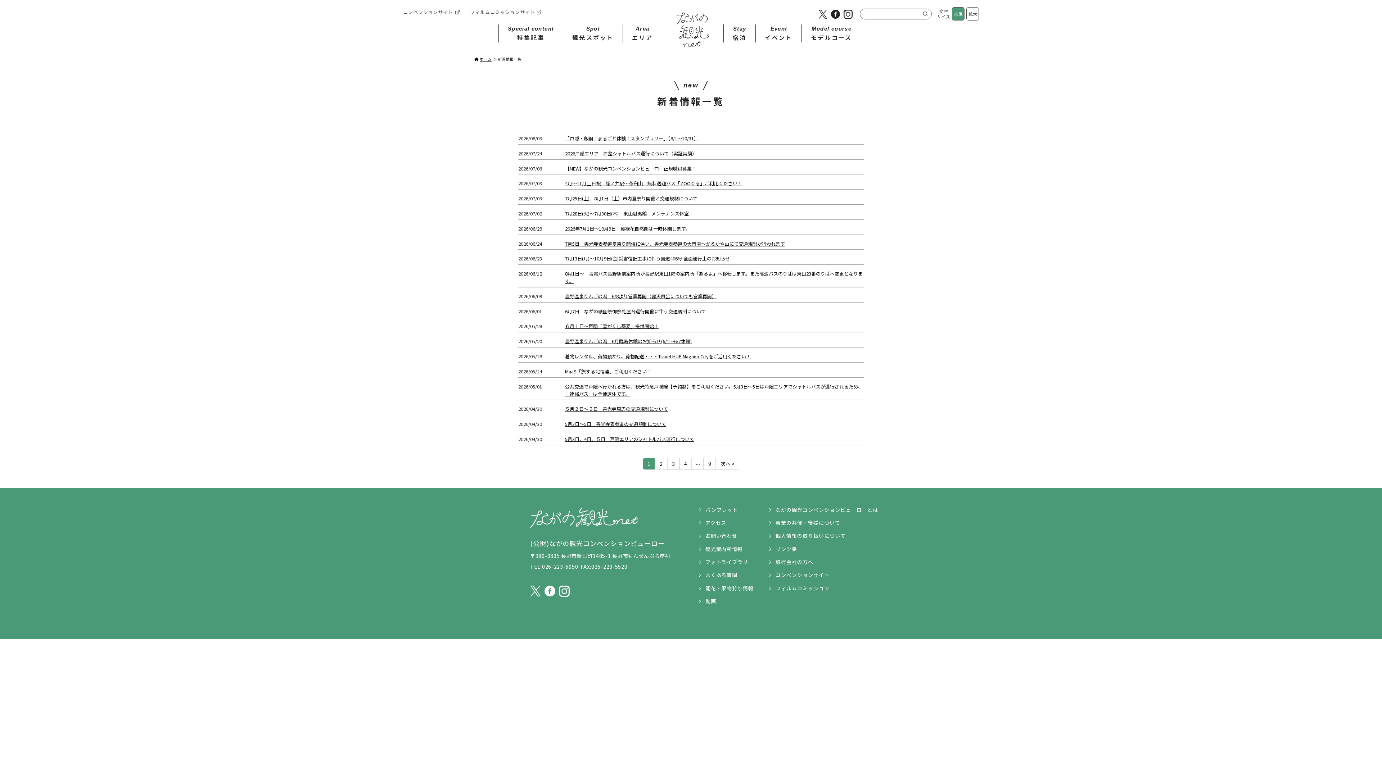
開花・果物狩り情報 (729, 588)
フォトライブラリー (729, 561)
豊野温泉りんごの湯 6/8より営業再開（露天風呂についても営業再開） (641, 296)
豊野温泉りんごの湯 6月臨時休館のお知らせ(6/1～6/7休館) (628, 341)
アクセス (716, 522)
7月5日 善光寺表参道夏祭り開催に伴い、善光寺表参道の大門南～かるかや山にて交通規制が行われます (675, 243)
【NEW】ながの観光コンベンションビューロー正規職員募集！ (630, 168)
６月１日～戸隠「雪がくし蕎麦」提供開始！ (612, 326)
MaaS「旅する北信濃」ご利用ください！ (608, 371)
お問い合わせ (721, 535)
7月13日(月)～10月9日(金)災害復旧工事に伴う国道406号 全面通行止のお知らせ (647, 258)
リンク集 (786, 549)
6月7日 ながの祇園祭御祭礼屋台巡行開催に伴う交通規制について (635, 311)
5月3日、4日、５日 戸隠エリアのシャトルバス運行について (629, 439)
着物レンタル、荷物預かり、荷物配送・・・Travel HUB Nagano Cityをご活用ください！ (658, 356)
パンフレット (721, 509)
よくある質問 (721, 574)
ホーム (486, 59)
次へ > (728, 463)
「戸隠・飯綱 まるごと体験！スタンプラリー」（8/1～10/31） (632, 138)
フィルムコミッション (803, 588)
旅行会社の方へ (794, 561)
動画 (710, 601)
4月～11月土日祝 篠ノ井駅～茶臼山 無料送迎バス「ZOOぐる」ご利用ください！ (653, 183)
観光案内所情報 (724, 549)
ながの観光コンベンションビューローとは (827, 509)
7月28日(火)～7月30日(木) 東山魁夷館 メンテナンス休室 (627, 213)
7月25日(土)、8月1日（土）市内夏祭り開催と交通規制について (631, 198)
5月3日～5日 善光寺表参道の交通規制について (615, 424)
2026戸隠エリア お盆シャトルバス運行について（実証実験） (631, 153)
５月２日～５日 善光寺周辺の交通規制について (616, 408)
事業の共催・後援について (808, 522)
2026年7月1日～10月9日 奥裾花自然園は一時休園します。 (627, 228)
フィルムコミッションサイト (502, 12)
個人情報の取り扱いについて (811, 535)
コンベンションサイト (428, 12)
